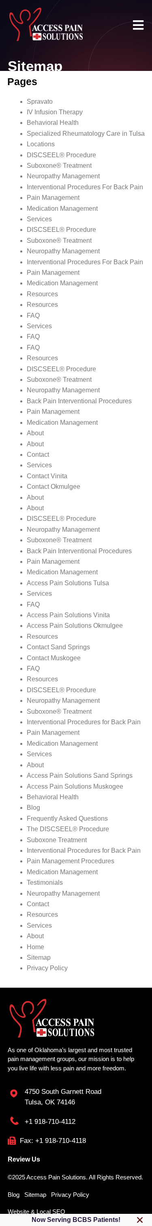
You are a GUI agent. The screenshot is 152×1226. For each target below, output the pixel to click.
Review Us (24, 1159)
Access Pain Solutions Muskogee (75, 786)
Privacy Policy (47, 968)
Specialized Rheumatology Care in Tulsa (86, 133)
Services (39, 219)
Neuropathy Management (63, 176)
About (35, 433)
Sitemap (39, 957)
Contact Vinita (47, 476)
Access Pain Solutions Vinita (68, 615)
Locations (41, 144)
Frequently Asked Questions (67, 818)
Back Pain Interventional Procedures (79, 401)
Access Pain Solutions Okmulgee (75, 625)
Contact (38, 454)
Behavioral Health (53, 122)
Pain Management (53, 197)
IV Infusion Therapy (55, 112)
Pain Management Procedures (70, 861)
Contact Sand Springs (58, 647)
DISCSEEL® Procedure (61, 155)
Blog (33, 807)
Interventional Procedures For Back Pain (85, 187)
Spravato (40, 101)
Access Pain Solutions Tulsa (68, 583)
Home (35, 947)
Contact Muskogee (54, 658)
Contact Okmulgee (53, 486)
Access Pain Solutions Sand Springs (80, 775)
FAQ (33, 315)
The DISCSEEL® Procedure (68, 829)
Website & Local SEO (36, 1211)
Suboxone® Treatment (59, 165)
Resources (42, 294)
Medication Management (62, 208)
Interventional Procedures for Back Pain (84, 722)
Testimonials (45, 882)
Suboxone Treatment (57, 840)
